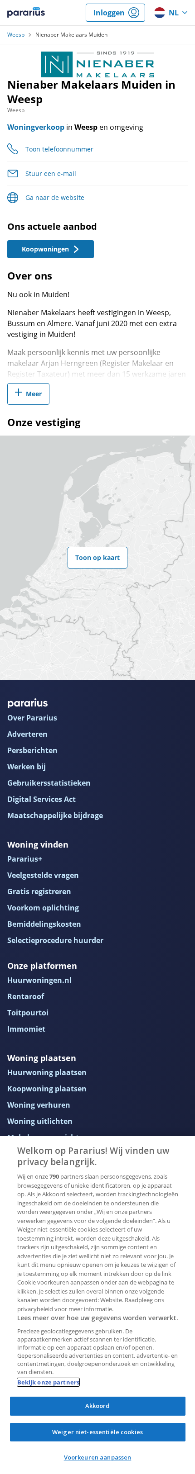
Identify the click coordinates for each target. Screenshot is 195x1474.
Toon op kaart (97, 557)
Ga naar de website (54, 197)
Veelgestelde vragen (43, 875)
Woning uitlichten (40, 1121)
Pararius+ (24, 859)
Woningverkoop (35, 127)
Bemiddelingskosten (44, 924)
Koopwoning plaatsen (47, 1089)
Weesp (15, 35)
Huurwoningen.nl (39, 980)
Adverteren (27, 734)
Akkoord (97, 1406)
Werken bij (26, 767)
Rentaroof (25, 996)
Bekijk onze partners (48, 1382)
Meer (34, 393)
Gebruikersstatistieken (49, 783)
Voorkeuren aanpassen (98, 1457)
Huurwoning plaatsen (47, 1072)
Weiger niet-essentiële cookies (97, 1432)
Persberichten (32, 750)
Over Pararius (32, 718)
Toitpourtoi (28, 1013)
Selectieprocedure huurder (55, 940)
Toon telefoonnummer (59, 149)
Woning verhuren (38, 1105)
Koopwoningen (45, 249)
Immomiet (26, 1029)
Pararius (26, 12)
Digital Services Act (41, 799)
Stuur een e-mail (50, 173)
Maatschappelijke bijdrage (55, 815)
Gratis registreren (39, 891)
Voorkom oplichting (43, 908)
